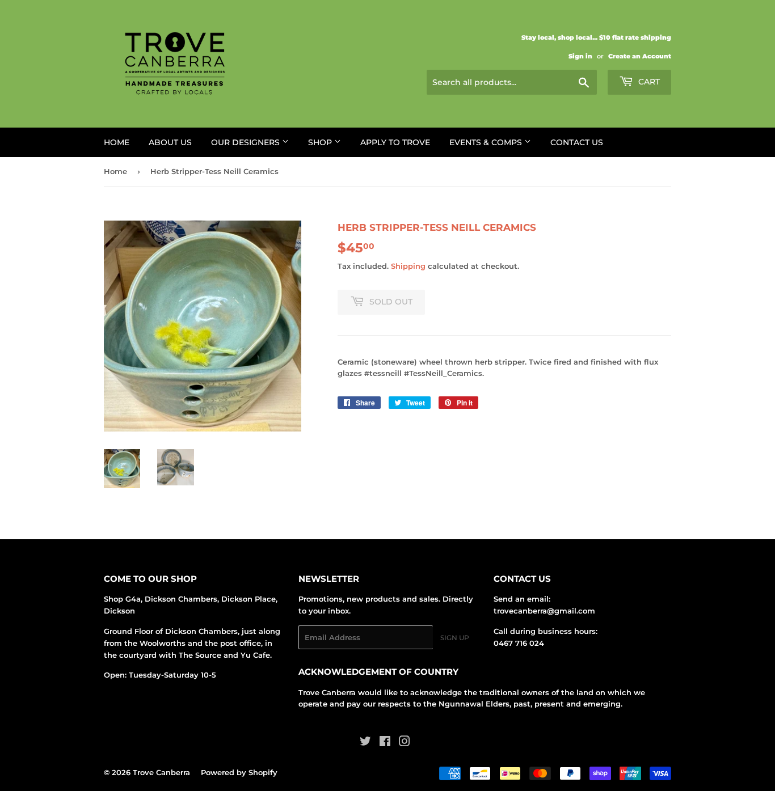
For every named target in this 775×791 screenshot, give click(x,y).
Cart (648, 82)
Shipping (408, 265)
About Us (170, 142)
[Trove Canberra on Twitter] (365, 742)
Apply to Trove (395, 142)
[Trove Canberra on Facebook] (385, 742)
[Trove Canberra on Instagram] (404, 742)
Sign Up (454, 637)
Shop (321, 142)
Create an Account (639, 56)
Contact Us (576, 142)
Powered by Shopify (239, 772)
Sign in (580, 56)
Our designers (246, 142)
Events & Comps (486, 142)
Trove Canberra (161, 772)
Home (116, 142)
